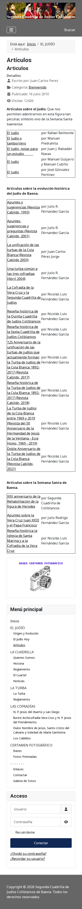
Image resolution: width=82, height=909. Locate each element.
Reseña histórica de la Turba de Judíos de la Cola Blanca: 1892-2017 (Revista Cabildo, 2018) (23, 392)
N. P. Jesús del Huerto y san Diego (36, 712)
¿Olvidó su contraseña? (28, 853)
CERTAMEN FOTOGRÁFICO (31, 745)
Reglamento (21, 669)
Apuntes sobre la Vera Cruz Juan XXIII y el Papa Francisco (23, 520)
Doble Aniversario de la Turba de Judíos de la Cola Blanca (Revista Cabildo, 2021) (23, 458)
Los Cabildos (22, 738)
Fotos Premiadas (25, 757)
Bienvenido (37, 87)
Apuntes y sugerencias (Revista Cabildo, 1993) (23, 207)
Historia (18, 663)
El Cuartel (19, 675)
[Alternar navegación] (11, 30)
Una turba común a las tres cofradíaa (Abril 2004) (22, 273)
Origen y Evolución (25, 633)
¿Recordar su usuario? (27, 858)
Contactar (20, 775)
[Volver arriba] (75, 901)
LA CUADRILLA (22, 652)
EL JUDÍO (17, 627)
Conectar (41, 843)
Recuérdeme (25, 832)
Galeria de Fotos (24, 781)
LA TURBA (18, 688)
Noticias (19, 681)
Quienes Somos (24, 658)
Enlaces (18, 769)
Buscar (69, 30)
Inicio (14, 621)
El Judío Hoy (21, 639)
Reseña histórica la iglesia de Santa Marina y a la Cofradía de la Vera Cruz (22, 540)
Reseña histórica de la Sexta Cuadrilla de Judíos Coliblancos (23, 331)
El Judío (13, 133)
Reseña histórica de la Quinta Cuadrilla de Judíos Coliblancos (24, 316)
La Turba (19, 693)
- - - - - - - (17, 763)
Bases (17, 751)
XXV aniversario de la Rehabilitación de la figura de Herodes (23, 501)
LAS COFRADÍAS (22, 706)
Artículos (19, 645)
